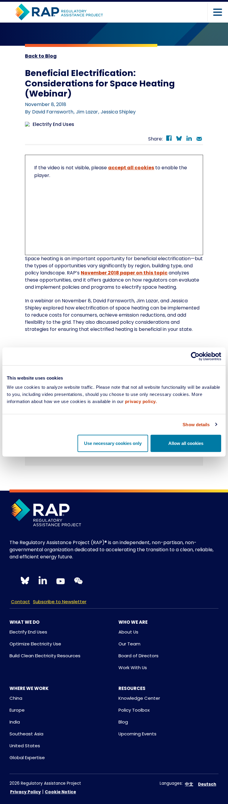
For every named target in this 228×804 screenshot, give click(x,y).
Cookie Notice (60, 792)
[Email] (199, 139)
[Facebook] (169, 139)
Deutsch (207, 784)
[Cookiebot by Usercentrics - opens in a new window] (195, 356)
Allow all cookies (185, 443)
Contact (20, 601)
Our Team (129, 644)
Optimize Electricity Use (35, 644)
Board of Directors (138, 656)
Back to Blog (41, 56)
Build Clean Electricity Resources (45, 656)
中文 (189, 784)
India (15, 722)
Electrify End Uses (28, 632)
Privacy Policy (25, 792)
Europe (17, 710)
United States (25, 746)
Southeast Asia (26, 734)
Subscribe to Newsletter (59, 601)
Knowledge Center (139, 698)
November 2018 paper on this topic (124, 272)
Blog (123, 722)
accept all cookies (131, 167)
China (16, 698)
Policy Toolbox (134, 710)
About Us (128, 632)
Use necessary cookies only (113, 443)
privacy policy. (141, 401)
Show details (196, 424)
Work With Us (132, 667)
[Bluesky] (179, 139)
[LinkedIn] (189, 139)
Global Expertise (27, 757)
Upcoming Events (137, 734)
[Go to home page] (59, 12)
